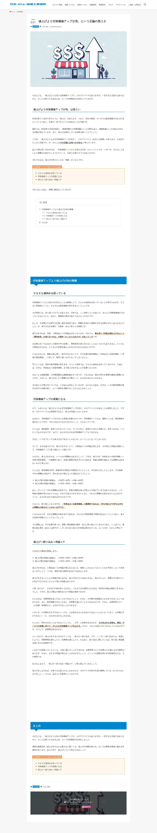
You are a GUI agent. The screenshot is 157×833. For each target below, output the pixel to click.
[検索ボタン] (144, 4)
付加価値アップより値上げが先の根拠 (57, 209)
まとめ (45, 222)
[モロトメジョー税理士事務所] (28, 4)
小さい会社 (45, 26)
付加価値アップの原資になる (56, 215)
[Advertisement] (78, 250)
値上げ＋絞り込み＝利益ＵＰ (56, 218)
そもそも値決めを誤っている (56, 212)
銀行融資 (35, 26)
